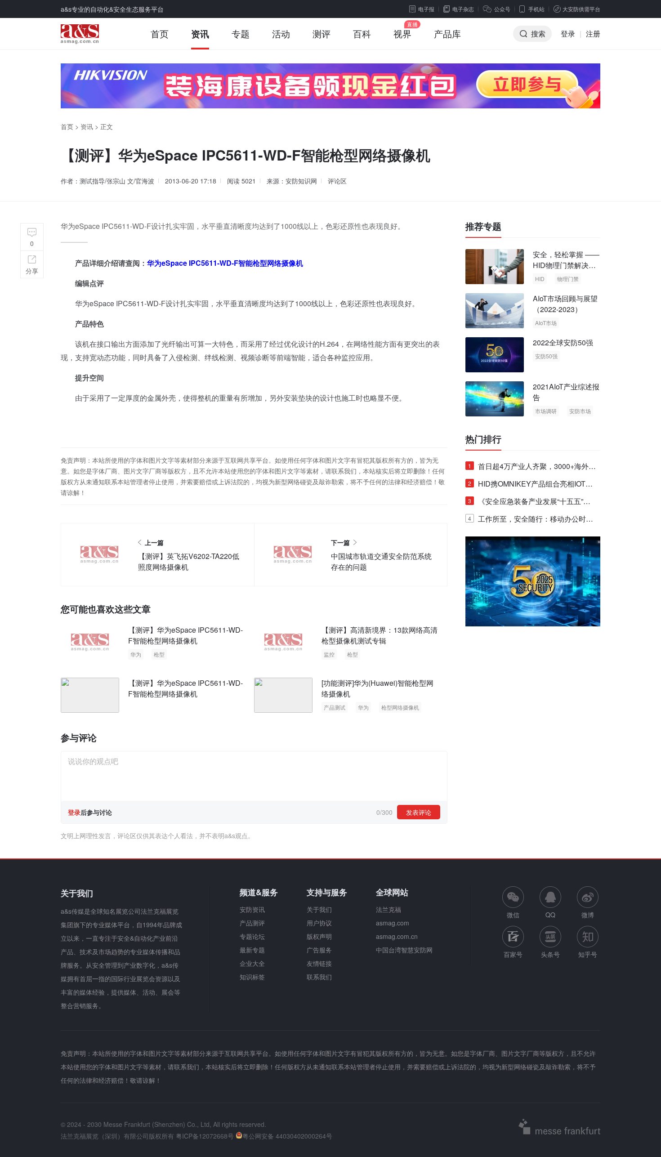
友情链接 (319, 963)
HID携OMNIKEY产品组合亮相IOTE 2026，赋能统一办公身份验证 (529, 485)
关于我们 (319, 909)
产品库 (447, 33)
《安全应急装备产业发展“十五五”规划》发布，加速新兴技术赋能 (529, 503)
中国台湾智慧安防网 (404, 949)
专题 (241, 33)
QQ (550, 914)
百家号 (513, 954)
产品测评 (252, 922)
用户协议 (319, 922)
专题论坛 (252, 936)
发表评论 (418, 812)
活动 (281, 33)
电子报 (426, 9)
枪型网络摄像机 (400, 707)
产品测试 (334, 707)
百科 (362, 33)
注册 (593, 33)
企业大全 (252, 963)
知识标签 (252, 976)
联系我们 (319, 976)
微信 (513, 902)
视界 (402, 33)
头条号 (550, 954)
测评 (321, 33)
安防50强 (546, 356)
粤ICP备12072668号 (205, 1135)
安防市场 (580, 411)
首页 (160, 33)
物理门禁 (568, 278)
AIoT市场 (546, 322)
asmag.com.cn (397, 936)
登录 (568, 33)
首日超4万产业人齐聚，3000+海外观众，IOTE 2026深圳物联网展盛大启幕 (532, 468)
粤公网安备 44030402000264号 (287, 1135)
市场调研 (546, 411)
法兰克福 (388, 909)
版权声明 (319, 936)
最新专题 (252, 949)
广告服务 (319, 949)
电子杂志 (463, 9)
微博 (587, 914)
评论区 (337, 180)
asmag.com (392, 922)
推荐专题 (483, 226)
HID (540, 278)
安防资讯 (252, 909)
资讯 (200, 33)
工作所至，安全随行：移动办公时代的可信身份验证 (530, 520)
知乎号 (587, 954)
